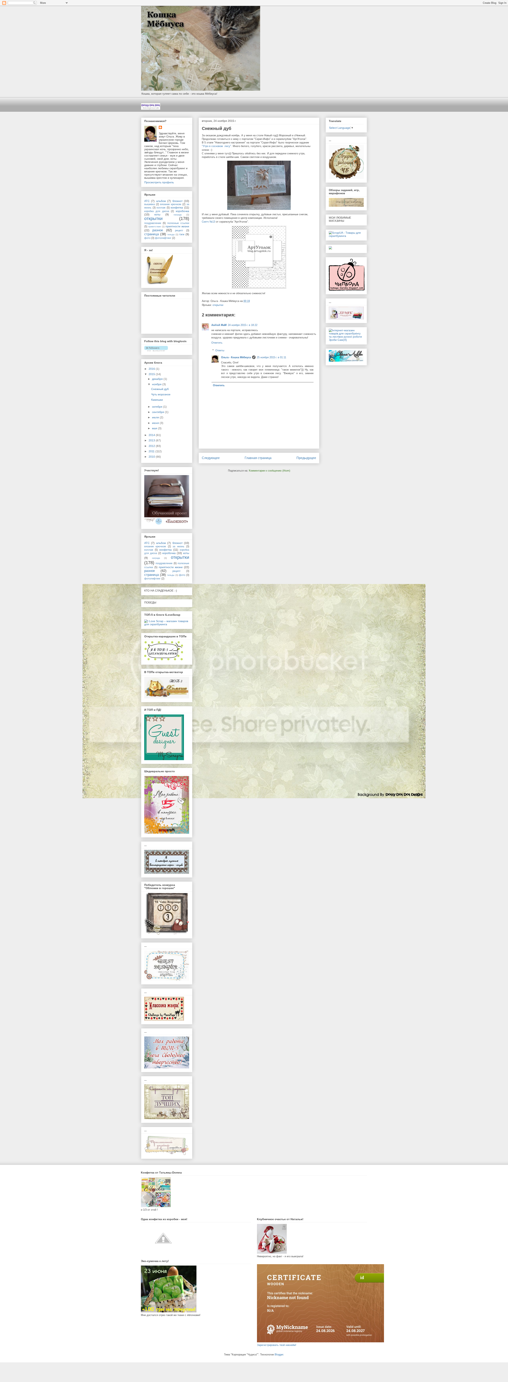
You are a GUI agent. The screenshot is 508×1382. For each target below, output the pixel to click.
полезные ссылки (178, 223)
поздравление (152, 223)
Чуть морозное (160, 394)
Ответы (219, 350)
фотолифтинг (163, 238)
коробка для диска (156, 211)
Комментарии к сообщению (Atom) (269, 470)
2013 (152, 440)
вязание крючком (170, 204)
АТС (147, 201)
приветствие (154, 226)
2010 (152, 456)
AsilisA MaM (219, 325)
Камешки (157, 399)
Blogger (279, 1354)
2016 (152, 368)
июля (156, 417)
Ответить (216, 342)
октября (157, 406)
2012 (152, 446)
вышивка (149, 204)
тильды (171, 234)
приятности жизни (177, 226)
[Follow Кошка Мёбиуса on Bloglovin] (156, 350)
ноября (157, 384)
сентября (158, 412)
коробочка (182, 211)
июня (156, 422)
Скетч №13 (208, 221)
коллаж (161, 207)
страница (151, 234)
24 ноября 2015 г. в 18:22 (242, 325)
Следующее (211, 458)
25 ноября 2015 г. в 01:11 (271, 357)
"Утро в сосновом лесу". (217, 146)
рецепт (179, 230)
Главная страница (258, 458)
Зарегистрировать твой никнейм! (276, 1345)
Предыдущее (306, 458)
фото (147, 238)
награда (178, 214)
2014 (152, 435)
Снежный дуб (160, 389)
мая (155, 428)
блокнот (177, 201)
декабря (158, 378)
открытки (218, 304)
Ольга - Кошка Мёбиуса (236, 357)
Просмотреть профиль (159, 182)
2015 (152, 374)
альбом (161, 201)
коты (157, 214)
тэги (181, 234)
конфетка (177, 207)
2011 (152, 451)
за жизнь (178, 546)
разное (157, 230)
